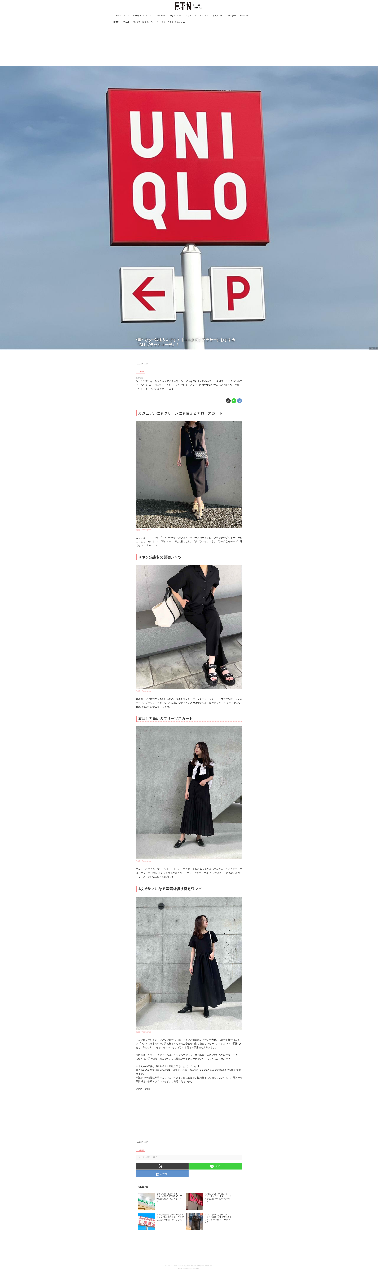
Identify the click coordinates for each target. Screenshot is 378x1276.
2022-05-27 (142, 364)
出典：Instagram (143, 529)
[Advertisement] (189, 45)
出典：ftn (373, 348)
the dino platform (192, 1269)
